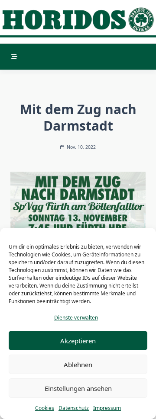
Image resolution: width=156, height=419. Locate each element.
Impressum (107, 408)
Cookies (44, 408)
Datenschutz (73, 408)
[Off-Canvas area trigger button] (14, 57)
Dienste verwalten (76, 317)
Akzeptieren (78, 340)
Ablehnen (78, 364)
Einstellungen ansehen (78, 388)
